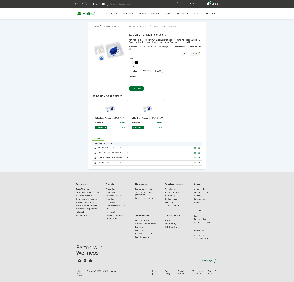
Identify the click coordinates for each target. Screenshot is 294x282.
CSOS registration (172, 227)
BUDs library (170, 196)
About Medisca (200, 189)
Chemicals (110, 202)
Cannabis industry (84, 196)
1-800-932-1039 (201, 239)
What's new (126, 13)
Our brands (110, 192)
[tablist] (147, 138)
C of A (95, 4)
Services (153, 13)
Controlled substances (115, 205)
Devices (109, 209)
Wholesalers (81, 215)
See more (122, 122)
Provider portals (142, 237)
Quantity (132, 77)
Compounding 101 (172, 205)
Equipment (110, 212)
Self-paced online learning (146, 224)
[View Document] (195, 148)
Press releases (200, 199)
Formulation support (144, 189)
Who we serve (110, 13)
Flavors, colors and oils (115, 215)
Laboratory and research (86, 205)
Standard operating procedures (143, 194)
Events (197, 202)
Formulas (167, 13)
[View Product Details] (124, 127)
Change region (207, 261)
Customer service (201, 236)
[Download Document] (199, 148)
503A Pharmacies (83, 189)
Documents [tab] (98, 138)
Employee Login (201, 219)
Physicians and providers (87, 209)
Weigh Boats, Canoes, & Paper (125, 26)
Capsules (110, 199)
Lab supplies (111, 219)
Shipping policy (171, 220)
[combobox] (140, 4)
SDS (103, 4)
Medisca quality (201, 192)
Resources (181, 13)
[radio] (91, 4)
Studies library (171, 199)
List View (196, 54)
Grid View (187, 54)
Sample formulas (172, 192)
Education (195, 13)
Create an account (202, 223)
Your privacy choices (197, 272)
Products (140, 13)
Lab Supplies (106, 26)
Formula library (171, 189)
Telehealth (80, 212)
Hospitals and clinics (85, 202)
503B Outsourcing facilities (87, 192)
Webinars (139, 230)
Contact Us (81, 4)
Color (131, 58)
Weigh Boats (143, 26)
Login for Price (136, 88)
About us (209, 13)
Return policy (170, 224)
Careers (197, 196)
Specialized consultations (146, 198)
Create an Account (196, 4)
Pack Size (132, 67)
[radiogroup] (97, 4)
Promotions (111, 189)
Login (184, 4)
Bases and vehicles (114, 196)
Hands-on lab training (144, 234)
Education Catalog (143, 220)
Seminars (139, 227)
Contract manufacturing (86, 199)
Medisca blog (170, 202)
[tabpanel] (147, 154)
